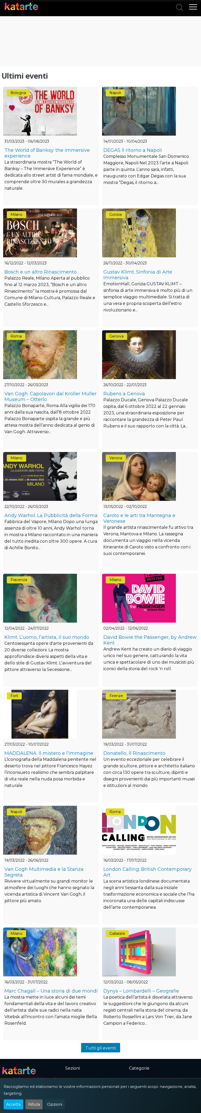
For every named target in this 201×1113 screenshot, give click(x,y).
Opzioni (54, 1104)
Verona (115, 458)
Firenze (116, 695)
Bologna (18, 92)
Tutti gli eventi (100, 1048)
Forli (14, 695)
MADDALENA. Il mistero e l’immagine (48, 753)
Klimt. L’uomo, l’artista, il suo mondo (46, 637)
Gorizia (115, 214)
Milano (16, 214)
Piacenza (18, 579)
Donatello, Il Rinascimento (134, 753)
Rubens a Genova (124, 394)
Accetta (13, 1104)
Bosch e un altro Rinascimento (40, 272)
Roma (16, 336)
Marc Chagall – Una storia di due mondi (51, 991)
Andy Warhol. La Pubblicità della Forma (51, 515)
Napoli (115, 92)
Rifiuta (34, 1104)
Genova (116, 336)
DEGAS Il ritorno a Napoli (132, 150)
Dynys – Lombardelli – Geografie (141, 991)
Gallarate (117, 933)
